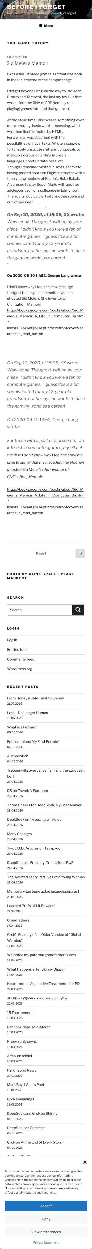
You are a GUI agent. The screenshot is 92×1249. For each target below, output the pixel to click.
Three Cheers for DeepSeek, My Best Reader (44, 805)
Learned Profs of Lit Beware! (31, 906)
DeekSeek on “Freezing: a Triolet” (34, 819)
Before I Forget (36, 7)
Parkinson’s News (21, 1070)
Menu (48, 26)
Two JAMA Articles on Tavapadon (35, 848)
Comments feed (20, 659)
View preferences (46, 1232)
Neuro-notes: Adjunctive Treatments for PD (43, 984)
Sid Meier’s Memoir (27, 63)
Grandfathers (18, 920)
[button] (85, 1162)
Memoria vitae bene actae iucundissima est (43, 891)
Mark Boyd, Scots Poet (25, 1085)
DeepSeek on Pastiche (26, 1128)
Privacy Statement (46, 1242)
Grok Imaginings (20, 1099)
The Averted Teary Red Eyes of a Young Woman (46, 877)
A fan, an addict (19, 1056)
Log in (12, 640)
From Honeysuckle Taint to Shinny (35, 698)
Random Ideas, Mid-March (28, 1027)
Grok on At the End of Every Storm (35, 1142)
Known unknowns (22, 1041)
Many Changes (19, 834)
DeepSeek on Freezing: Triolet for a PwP (40, 863)
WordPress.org (19, 669)
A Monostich (17, 756)
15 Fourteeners (20, 1013)
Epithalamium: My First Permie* (33, 742)
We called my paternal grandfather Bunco (41, 955)
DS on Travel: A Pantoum (27, 791)
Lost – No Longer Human (27, 713)
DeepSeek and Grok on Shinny (32, 1113)
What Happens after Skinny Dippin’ (36, 969)
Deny (46, 1219)
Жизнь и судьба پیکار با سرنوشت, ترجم (37, 998)
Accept (46, 1206)
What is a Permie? (22, 727)
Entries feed (17, 650)
